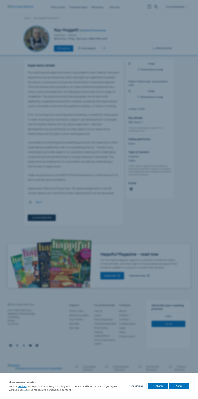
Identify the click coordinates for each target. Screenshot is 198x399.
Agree (179, 386)
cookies (22, 386)
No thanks (158, 386)
